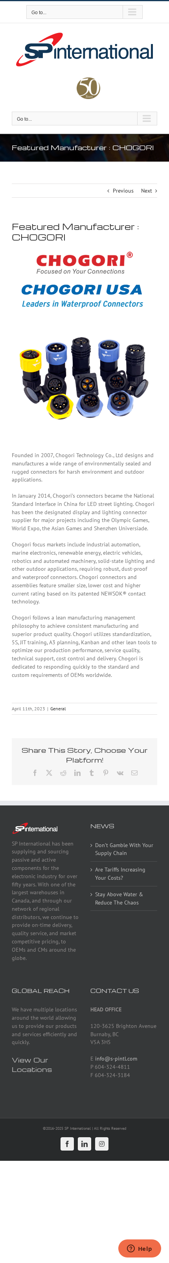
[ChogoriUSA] (85, 284)
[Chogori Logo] (84, 253)
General (58, 708)
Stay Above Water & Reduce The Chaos (119, 898)
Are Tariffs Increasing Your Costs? (120, 873)
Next (146, 190)
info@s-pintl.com (116, 1058)
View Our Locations (32, 1064)
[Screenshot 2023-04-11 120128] (84, 327)
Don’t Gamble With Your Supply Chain (124, 849)
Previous (123, 190)
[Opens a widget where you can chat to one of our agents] (139, 1249)
